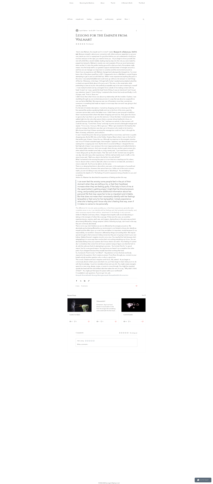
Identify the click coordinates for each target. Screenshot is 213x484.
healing (89, 19)
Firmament (101, 301)
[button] (143, 19)
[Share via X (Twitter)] (80, 281)
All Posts (69, 19)
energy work (98, 19)
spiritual (119, 19)
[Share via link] (89, 281)
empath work (80, 19)
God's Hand (128, 315)
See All (144, 295)
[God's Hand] (133, 305)
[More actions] (136, 31)
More (126, 19)
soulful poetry (109, 19)
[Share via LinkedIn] (84, 281)
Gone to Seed (74, 315)
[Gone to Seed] (79, 305)
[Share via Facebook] (76, 281)
